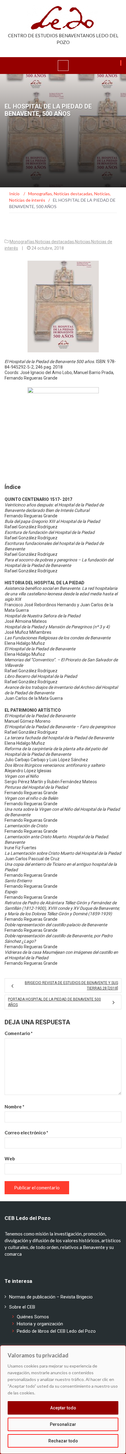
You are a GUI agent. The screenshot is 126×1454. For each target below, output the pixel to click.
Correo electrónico (26, 1132)
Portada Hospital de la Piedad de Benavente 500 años (54, 1002)
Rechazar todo (63, 1440)
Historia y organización (40, 1324)
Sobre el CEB (22, 1307)
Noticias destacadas (54, 241)
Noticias (82, 241)
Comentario (19, 1033)
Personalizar (63, 1424)
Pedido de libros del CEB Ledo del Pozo (56, 1331)
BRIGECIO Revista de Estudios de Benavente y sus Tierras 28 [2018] (71, 985)
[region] (63, 1399)
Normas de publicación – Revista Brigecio (51, 1297)
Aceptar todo (63, 1407)
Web (10, 1158)
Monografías (21, 241)
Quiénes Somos (33, 1317)
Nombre (14, 1106)
